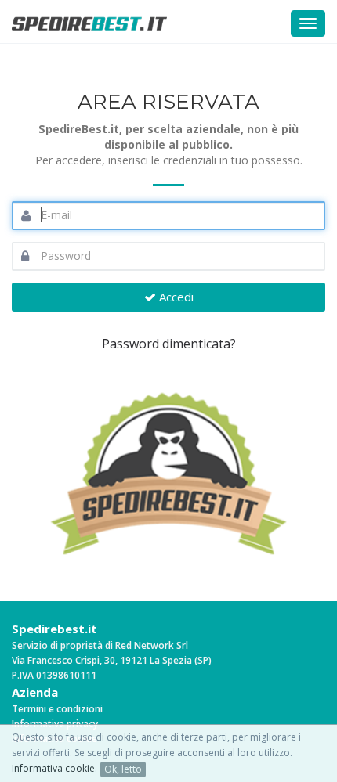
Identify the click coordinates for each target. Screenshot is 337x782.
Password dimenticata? (169, 343)
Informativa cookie (53, 768)
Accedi (175, 297)
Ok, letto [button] (123, 769)
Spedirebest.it (54, 628)
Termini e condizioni (57, 708)
